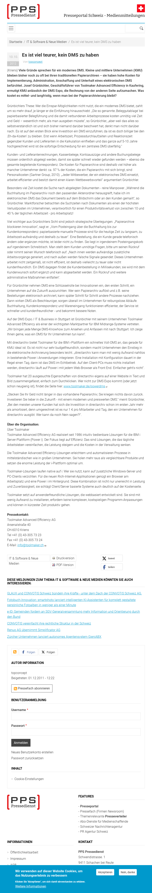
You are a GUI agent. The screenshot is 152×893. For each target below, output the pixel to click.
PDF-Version (65, 565)
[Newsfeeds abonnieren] (14, 651)
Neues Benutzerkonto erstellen (32, 752)
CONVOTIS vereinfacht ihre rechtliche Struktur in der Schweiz (49, 623)
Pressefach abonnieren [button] (33, 688)
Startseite (15, 42)
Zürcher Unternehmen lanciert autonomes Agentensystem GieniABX (54, 637)
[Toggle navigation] (11, 28)
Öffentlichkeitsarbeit (24, 852)
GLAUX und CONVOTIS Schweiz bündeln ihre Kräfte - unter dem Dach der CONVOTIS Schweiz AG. (74, 593)
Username (18, 710)
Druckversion (65, 558)
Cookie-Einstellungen (29, 779)
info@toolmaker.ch (30, 545)
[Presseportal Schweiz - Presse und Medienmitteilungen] (23, 11)
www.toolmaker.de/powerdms (84, 386)
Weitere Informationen (30, 886)
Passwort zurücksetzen (27, 758)
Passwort (18, 726)
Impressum (18, 859)
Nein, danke (128, 872)
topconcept (35, 61)
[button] (112, 558)
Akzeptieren (105, 872)
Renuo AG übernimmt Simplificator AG (33, 630)
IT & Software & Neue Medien (47, 42)
